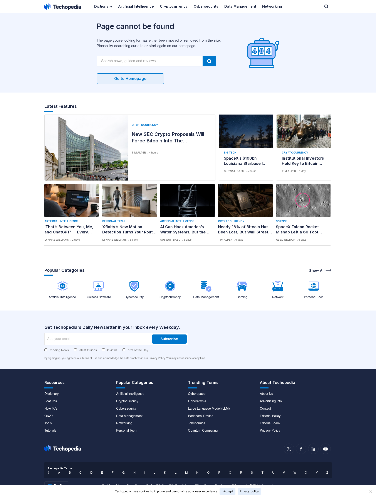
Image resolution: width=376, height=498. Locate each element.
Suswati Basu (234, 171)
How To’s (50, 408)
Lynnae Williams (56, 239)
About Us (266, 393)
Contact (265, 408)
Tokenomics (196, 423)
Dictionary (51, 393)
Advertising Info (271, 401)
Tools (48, 423)
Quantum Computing (203, 430)
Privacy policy (249, 491)
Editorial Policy (270, 416)
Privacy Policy (270, 430)
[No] (370, 491)
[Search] (209, 61)
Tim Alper (139, 152)
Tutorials (50, 430)
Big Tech (230, 152)
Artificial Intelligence (61, 221)
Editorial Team (270, 423)
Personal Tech (113, 221)
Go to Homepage (130, 78)
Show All (316, 270)
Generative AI (197, 401)
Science (281, 221)
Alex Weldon (285, 239)
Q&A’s (49, 416)
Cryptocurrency (145, 125)
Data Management (129, 416)
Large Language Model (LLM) (209, 408)
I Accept (227, 491)
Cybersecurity (126, 408)
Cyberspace (196, 393)
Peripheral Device (200, 416)
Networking (124, 423)
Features (50, 401)
